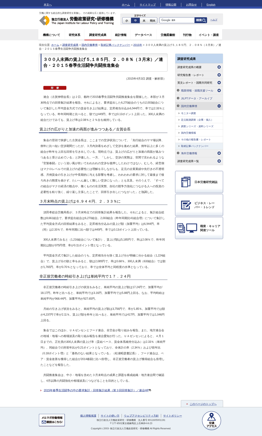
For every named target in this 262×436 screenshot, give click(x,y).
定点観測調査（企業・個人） (197, 119)
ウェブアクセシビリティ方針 (141, 415)
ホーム (126, 4)
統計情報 (121, 34)
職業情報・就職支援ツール (197, 90)
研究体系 (74, 34)
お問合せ (191, 4)
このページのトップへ (203, 404)
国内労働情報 (188, 132)
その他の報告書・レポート (196, 139)
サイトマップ (148, 4)
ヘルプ (213, 19)
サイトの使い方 (110, 415)
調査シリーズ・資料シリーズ (197, 126)
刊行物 (187, 34)
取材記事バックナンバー (115, 44)
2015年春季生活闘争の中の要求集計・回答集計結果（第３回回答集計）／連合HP (96, 390)
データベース (143, 34)
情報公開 (171, 4)
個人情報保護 (88, 415)
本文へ (48, 4)
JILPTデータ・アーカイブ (196, 98)
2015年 (137, 44)
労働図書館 (168, 34)
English (211, 4)
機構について (51, 34)
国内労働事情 (90, 44)
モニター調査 (188, 113)
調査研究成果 (97, 34)
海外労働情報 (189, 153)
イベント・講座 (209, 34)
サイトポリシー (172, 415)
